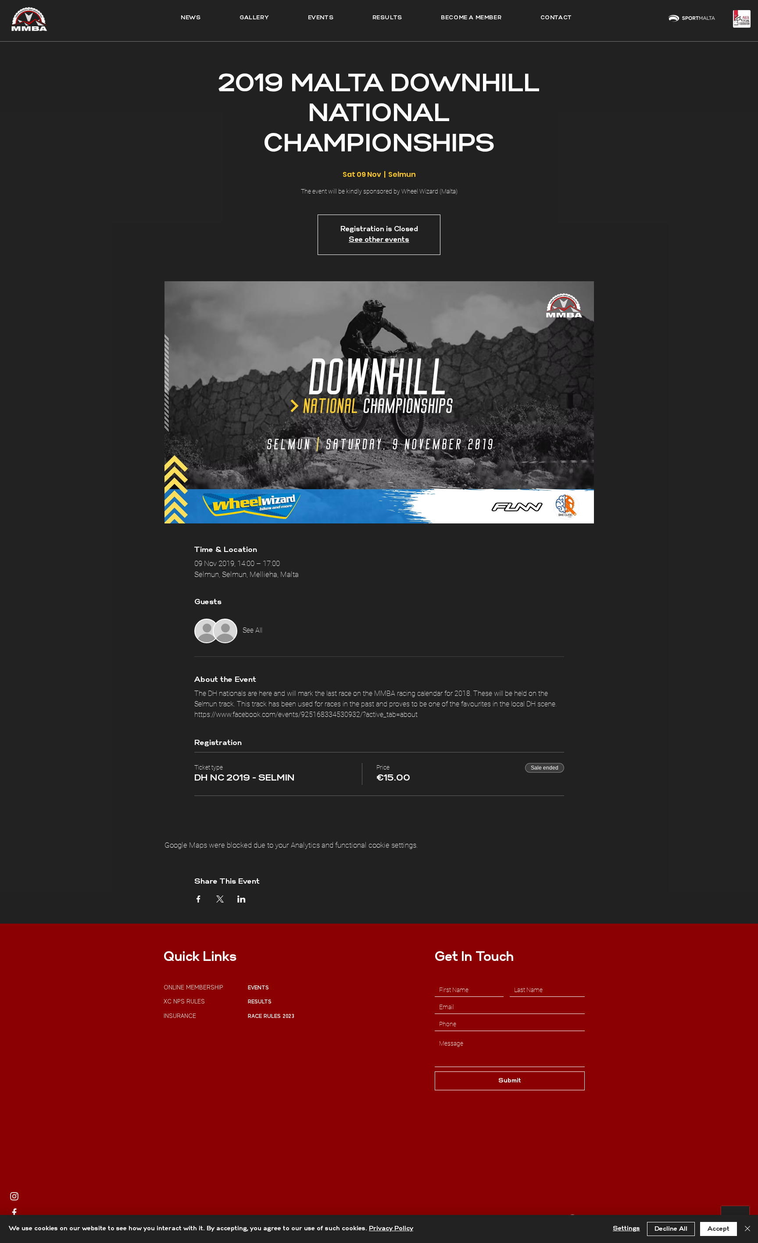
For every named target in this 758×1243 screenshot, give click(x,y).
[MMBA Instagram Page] (14, 1196)
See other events (379, 240)
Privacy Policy (391, 1228)
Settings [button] (626, 1228)
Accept (718, 1229)
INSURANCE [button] (181, 1016)
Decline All (670, 1229)
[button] (387, 18)
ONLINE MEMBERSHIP (194, 987)
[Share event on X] (220, 899)
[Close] (747, 1229)
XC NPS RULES (184, 1001)
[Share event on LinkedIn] (241, 899)
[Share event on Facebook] (198, 899)
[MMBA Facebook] (14, 1212)
